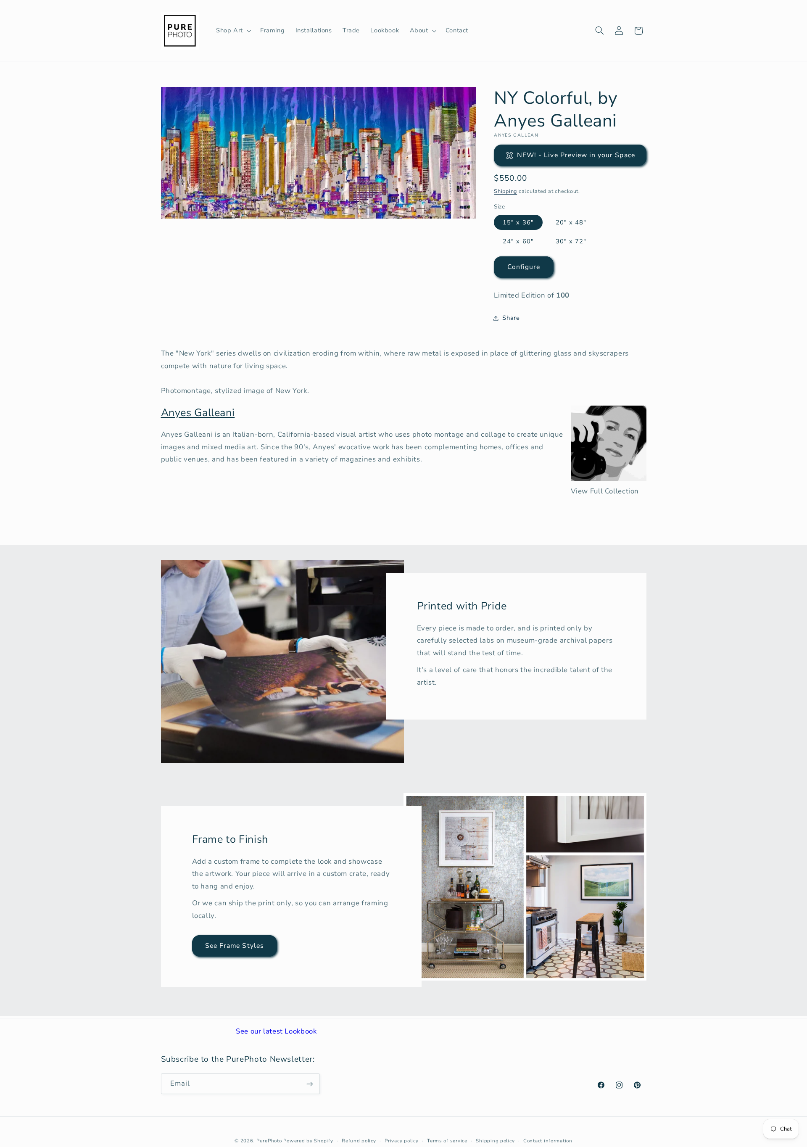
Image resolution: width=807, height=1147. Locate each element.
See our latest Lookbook (276, 1031)
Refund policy (359, 1140)
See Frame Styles (234, 945)
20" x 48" (571, 222)
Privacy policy (401, 1140)
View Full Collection (605, 491)
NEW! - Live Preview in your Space (576, 155)
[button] (233, 30)
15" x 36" (518, 222)
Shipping (505, 191)
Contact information (547, 1140)
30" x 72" (571, 241)
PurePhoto (269, 1140)
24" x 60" (518, 241)
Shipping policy (495, 1140)
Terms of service (447, 1140)
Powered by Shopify (308, 1140)
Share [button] (511, 318)
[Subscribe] (309, 1083)
